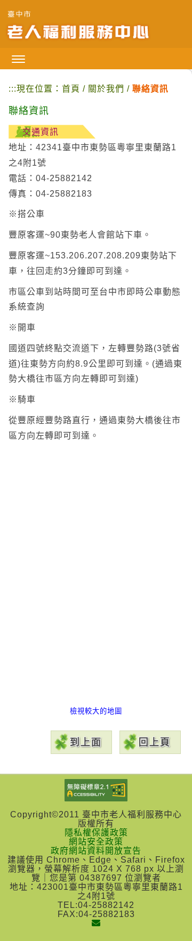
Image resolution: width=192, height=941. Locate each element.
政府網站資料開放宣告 (96, 850)
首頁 (71, 88)
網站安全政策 (96, 841)
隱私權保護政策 (96, 832)
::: (13, 88)
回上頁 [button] (155, 742)
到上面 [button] (86, 742)
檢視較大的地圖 (96, 711)
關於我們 (107, 88)
